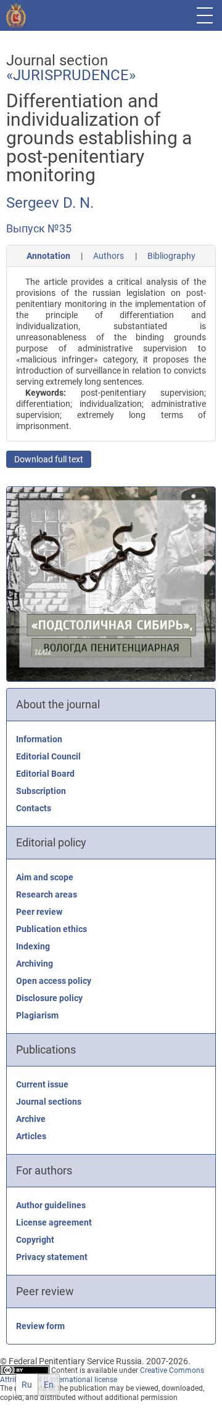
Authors (108, 256)
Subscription (41, 791)
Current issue (42, 1084)
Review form (40, 1326)
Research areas (46, 894)
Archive (31, 1119)
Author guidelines (51, 1205)
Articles (31, 1136)
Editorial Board (45, 774)
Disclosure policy (49, 998)
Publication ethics (51, 929)
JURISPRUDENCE (71, 75)
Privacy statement (52, 1257)
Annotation (48, 256)
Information (39, 739)
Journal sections (48, 1102)
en (49, 1385)
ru (27, 1385)
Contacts (33, 808)
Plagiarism (37, 1015)
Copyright (35, 1240)
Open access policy (53, 981)
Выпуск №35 (39, 228)
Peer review (39, 912)
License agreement (54, 1222)
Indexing (33, 946)
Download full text (48, 459)
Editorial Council (48, 756)
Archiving (34, 963)
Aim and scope (44, 877)
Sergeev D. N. (50, 202)
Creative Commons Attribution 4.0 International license (102, 1375)
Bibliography (171, 256)
